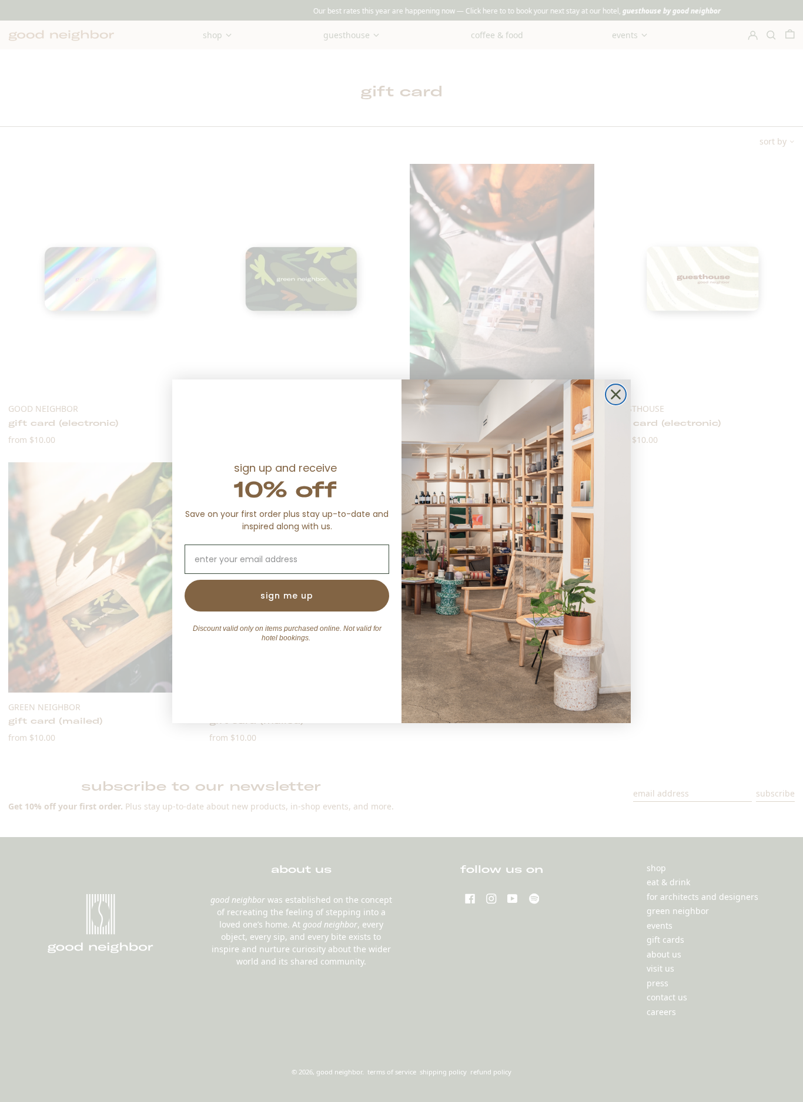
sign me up (286, 596)
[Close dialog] (615, 394)
